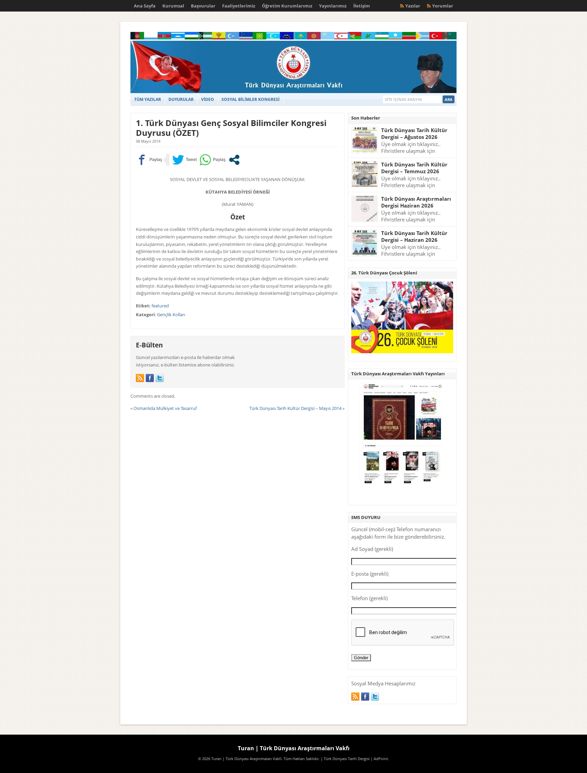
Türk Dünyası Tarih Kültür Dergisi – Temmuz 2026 (414, 168)
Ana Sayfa (145, 6)
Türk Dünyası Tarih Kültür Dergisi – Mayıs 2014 (295, 408)
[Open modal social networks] (234, 160)
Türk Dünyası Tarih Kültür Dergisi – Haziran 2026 (414, 237)
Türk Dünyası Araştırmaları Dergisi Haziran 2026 (416, 202)
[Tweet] (184, 160)
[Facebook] (150, 378)
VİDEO (207, 99)
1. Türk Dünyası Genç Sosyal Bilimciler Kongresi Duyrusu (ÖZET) (231, 127)
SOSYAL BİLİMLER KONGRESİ (250, 99)
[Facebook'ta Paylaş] (149, 160)
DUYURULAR (181, 99)
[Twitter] (160, 378)
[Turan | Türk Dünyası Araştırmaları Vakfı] (293, 91)
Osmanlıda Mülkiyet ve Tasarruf (165, 408)
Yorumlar (442, 6)
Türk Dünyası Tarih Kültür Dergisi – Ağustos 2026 (414, 134)
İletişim (361, 6)
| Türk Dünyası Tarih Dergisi (345, 758)
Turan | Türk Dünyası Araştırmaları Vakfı (294, 748)
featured (160, 306)
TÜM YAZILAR (147, 99)
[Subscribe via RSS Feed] (140, 378)
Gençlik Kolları (171, 314)
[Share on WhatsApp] (212, 160)
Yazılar (412, 6)
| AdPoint (379, 758)
